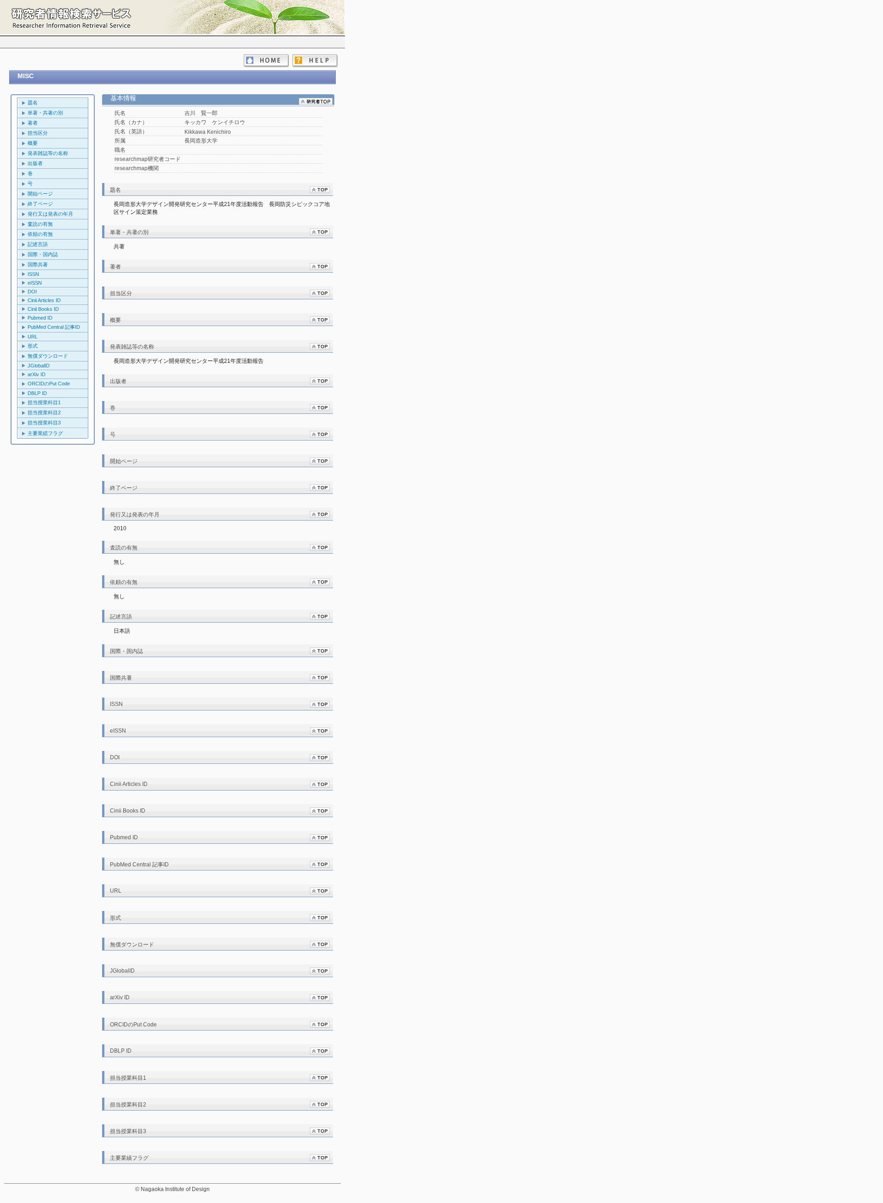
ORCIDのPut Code (49, 383)
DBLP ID (37, 393)
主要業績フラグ (45, 433)
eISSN (35, 283)
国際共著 (38, 264)
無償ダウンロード (48, 356)
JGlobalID (39, 365)
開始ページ (40, 193)
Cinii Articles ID (44, 300)
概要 (33, 143)
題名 (33, 102)
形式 (33, 346)
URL (33, 336)
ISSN (33, 274)
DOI (32, 291)
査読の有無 (40, 224)
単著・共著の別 (45, 112)
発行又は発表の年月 (50, 214)
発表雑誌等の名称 (48, 153)
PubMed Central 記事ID (54, 327)
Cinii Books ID (43, 309)
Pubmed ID (40, 318)
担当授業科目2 (44, 412)
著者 (33, 123)
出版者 (35, 163)
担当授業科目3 (44, 422)
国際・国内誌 (43, 254)
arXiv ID (37, 374)
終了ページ (40, 203)
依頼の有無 (40, 234)
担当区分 (38, 133)
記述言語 (38, 244)
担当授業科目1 (44, 402)
